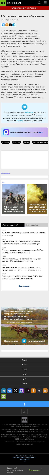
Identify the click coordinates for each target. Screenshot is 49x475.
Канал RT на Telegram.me (3, 390)
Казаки (26, 142)
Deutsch (24, 365)
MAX (40, 132)
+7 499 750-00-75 (37, 437)
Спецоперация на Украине (24, 7)
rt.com (16, 429)
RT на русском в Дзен (39, 390)
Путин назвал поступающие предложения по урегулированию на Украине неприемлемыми (21, 268)
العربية (24, 374)
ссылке (19, 120)
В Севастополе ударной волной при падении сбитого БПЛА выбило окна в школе (21, 259)
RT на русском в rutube (27, 390)
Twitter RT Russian (15, 390)
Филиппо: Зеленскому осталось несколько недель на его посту (23, 233)
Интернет (16, 142)
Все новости (24, 286)
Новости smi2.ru (5, 173)
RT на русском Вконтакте (9, 390)
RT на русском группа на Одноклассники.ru (33, 390)
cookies (10, 472)
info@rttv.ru (29, 439)
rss (45, 390)
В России (5, 142)
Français (24, 369)
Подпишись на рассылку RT (3, 396)
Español (24, 379)
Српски (24, 383)
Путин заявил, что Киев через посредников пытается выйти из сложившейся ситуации (21, 242)
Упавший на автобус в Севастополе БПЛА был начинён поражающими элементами (22, 277)
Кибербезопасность (40, 142)
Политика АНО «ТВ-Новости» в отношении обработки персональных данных (24, 443)
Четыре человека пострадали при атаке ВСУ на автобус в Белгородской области (22, 251)
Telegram (29, 112)
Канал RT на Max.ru (21, 390)
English (24, 360)
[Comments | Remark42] (24, 159)
